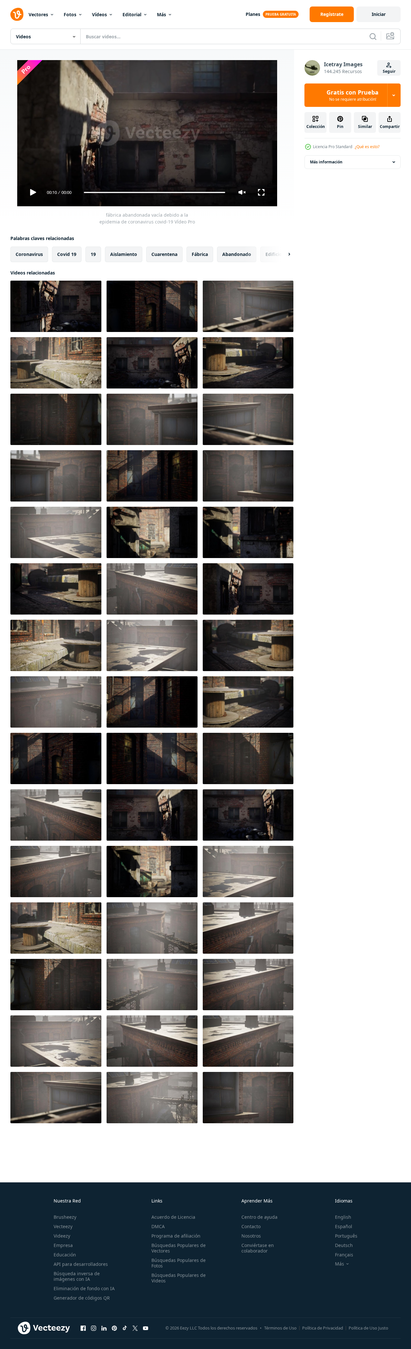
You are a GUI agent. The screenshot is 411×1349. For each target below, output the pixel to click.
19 (93, 254)
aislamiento (123, 254)
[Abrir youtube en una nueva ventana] (145, 1327)
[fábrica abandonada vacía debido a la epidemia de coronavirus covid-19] (55, 306)
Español (343, 1226)
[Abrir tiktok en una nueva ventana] (124, 1327)
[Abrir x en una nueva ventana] (135, 1327)
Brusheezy (65, 1217)
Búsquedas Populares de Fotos (178, 1263)
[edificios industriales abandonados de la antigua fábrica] (152, 984)
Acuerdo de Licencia (173, 1217)
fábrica (200, 254)
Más (161, 14)
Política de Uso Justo (368, 1328)
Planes (253, 14)
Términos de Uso (280, 1328)
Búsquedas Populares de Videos (178, 1278)
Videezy (62, 1236)
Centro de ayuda (259, 1217)
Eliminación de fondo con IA (84, 1288)
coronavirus (29, 254)
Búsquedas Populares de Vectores (178, 1248)
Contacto (251, 1226)
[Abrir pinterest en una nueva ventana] (114, 1327)
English (343, 1217)
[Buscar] (373, 36)
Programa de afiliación (175, 1236)
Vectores (38, 14)
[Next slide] (283, 254)
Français (344, 1255)
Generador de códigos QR (82, 1298)
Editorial (131, 14)
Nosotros (251, 1236)
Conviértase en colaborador (257, 1248)
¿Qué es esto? (367, 146)
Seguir (389, 71)
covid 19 (66, 254)
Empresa (63, 1245)
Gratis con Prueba (353, 95)
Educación (65, 1255)
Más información (326, 162)
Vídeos (99, 14)
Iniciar (379, 14)
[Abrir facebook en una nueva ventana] (83, 1327)
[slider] (154, 192)
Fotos (70, 14)
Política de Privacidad (322, 1328)
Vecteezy (63, 1226)
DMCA (158, 1226)
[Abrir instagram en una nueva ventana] (93, 1327)
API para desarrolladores (81, 1264)
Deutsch (344, 1245)
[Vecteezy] (16, 14)
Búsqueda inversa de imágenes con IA (77, 1276)
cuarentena (164, 254)
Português (346, 1236)
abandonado (236, 254)
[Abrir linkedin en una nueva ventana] (104, 1327)
